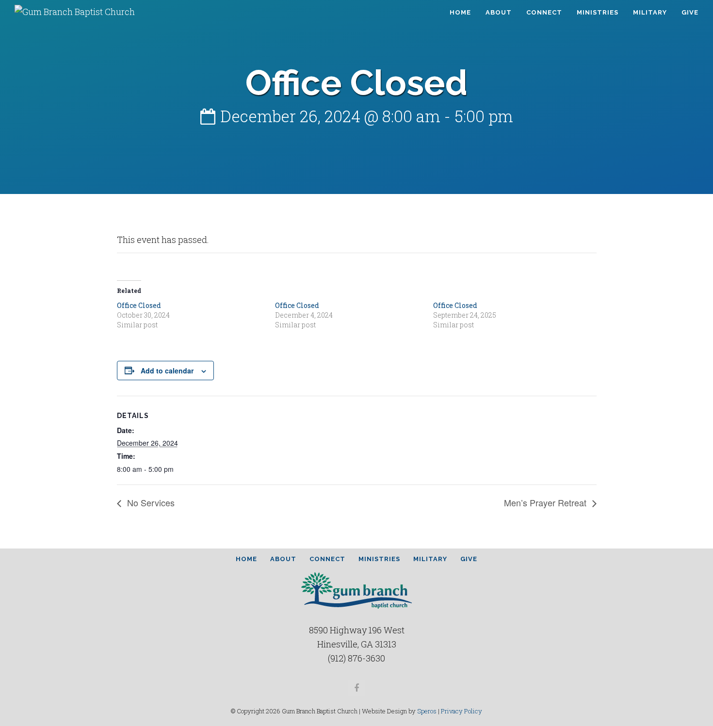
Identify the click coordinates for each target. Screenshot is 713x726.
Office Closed (139, 305)
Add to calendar (167, 370)
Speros (427, 711)
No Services (150, 502)
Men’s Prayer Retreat (546, 502)
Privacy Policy (461, 711)
